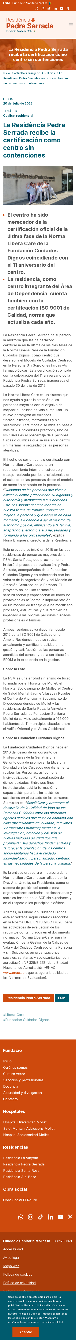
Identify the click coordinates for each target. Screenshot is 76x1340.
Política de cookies (17, 1274)
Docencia (10, 1086)
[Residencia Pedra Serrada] (30, 25)
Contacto (10, 1099)
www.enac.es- (14, 973)
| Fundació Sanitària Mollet (25, 3)
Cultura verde (14, 1074)
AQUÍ (60, 1322)
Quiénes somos (15, 1067)
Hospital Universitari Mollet (24, 1122)
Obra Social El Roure (20, 1200)
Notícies (50, 73)
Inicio (6, 73)
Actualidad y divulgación (22, 1093)
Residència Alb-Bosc (19, 1177)
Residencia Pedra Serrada (24, 1164)
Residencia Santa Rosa (21, 1170)
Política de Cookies (29, 1313)
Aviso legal (11, 1257)
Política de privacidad (19, 1283)
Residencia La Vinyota (20, 1158)
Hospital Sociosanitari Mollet (26, 1135)
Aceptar (25, 1332)
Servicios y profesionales (23, 1080)
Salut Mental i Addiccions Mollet (28, 1128)
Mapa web (11, 1266)
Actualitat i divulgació (27, 73)
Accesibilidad (13, 1249)
